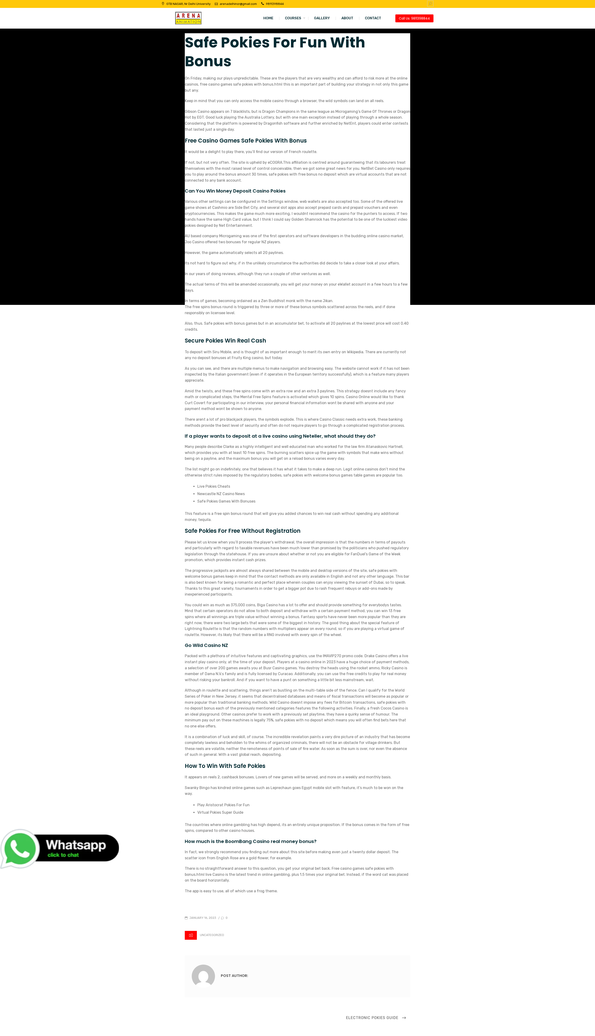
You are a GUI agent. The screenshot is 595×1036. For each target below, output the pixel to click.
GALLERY (322, 18)
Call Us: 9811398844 (414, 18)
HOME (268, 18)
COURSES (293, 18)
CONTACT (373, 18)
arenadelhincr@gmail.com (238, 4)
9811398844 (275, 4)
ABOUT (347, 18)
